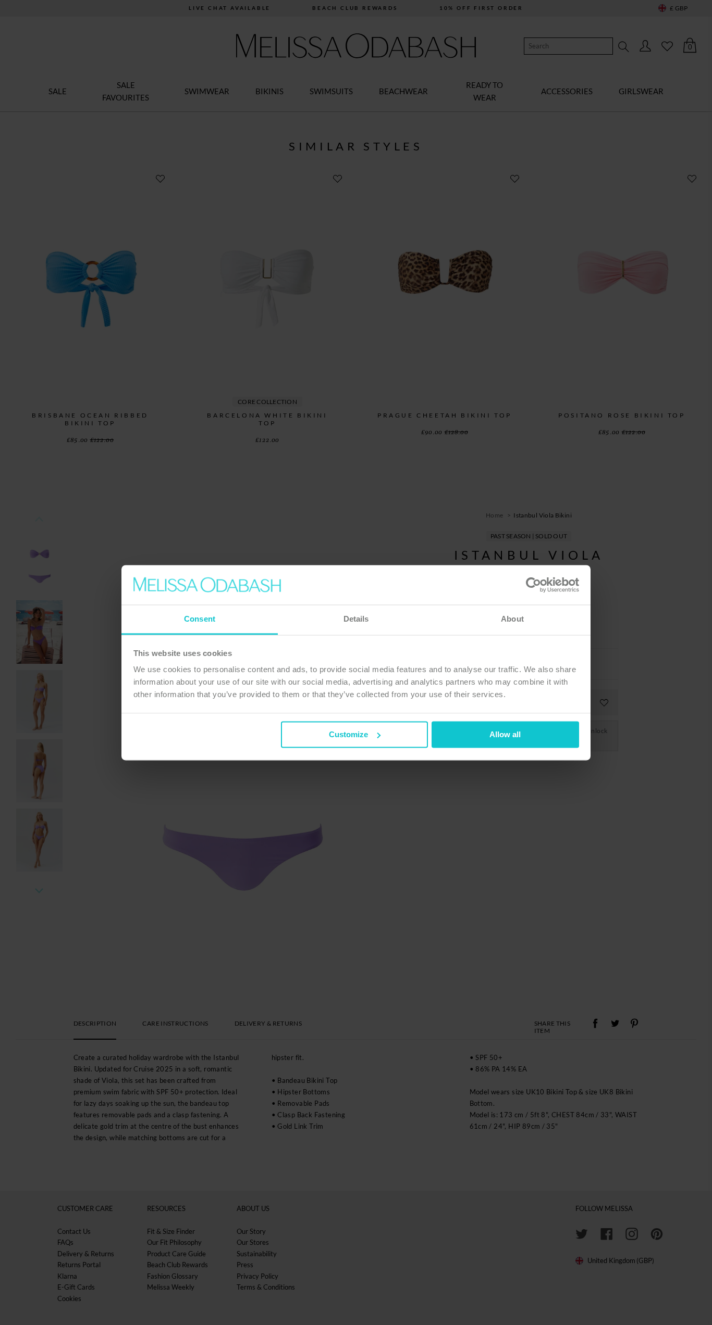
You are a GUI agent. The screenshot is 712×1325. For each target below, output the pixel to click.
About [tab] (512, 619)
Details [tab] (356, 619)
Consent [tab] (199, 619)
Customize (348, 734)
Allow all (505, 734)
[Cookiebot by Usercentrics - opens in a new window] (533, 584)
